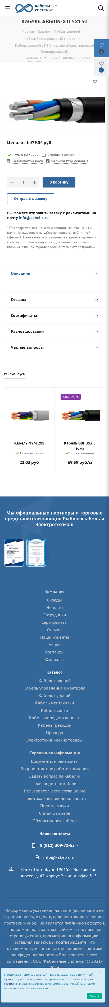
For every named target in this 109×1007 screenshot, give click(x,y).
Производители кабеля (54, 783)
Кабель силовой (55, 680)
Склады (54, 600)
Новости (54, 607)
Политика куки (54, 805)
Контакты (54, 652)
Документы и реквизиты (55, 761)
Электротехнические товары (54, 740)
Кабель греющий (54, 725)
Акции (55, 644)
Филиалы (54, 659)
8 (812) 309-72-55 (57, 845)
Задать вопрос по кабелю (54, 776)
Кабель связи (54, 710)
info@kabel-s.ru (34, 217)
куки (7, 979)
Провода (54, 732)
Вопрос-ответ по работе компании (55, 768)
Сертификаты (55, 622)
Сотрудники (54, 614)
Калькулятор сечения (69, 161)
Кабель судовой (54, 695)
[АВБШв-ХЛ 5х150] (54, 110)
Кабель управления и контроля (54, 688)
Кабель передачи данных (54, 717)
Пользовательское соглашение (54, 791)
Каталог (54, 672)
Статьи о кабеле (54, 813)
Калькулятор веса (27, 161)
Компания (54, 591)
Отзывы (54, 629)
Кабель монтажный (54, 702)
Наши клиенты (54, 637)
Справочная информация (54, 752)
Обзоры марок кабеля (55, 820)
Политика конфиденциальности (55, 798)
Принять (94, 996)
